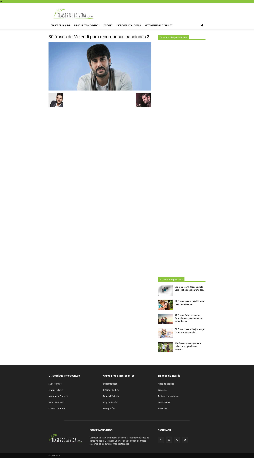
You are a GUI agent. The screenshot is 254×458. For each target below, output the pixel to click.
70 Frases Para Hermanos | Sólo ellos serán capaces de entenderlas (188, 318)
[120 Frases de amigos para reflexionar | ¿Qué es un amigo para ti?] (165, 347)
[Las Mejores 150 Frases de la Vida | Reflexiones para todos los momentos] (165, 290)
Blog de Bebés (110, 402)
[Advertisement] (181, 157)
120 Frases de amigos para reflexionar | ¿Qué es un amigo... (188, 346)
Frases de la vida (60, 25)
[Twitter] (177, 440)
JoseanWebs (164, 402)
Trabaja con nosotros (168, 396)
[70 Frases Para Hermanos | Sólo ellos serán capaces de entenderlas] (165, 319)
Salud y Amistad (56, 402)
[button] (201, 25)
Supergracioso (110, 383)
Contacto (162, 389)
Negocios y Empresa (58, 396)
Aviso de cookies (166, 383)
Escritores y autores (128, 25)
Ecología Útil (109, 408)
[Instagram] (169, 440)
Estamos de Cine (111, 389)
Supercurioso (55, 383)
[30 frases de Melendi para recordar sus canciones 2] (100, 89)
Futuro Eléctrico (111, 396)
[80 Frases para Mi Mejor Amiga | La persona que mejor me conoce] (165, 333)
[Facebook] (161, 440)
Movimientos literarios (158, 25)
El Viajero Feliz (56, 389)
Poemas (108, 25)
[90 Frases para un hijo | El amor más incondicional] (165, 305)
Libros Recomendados (87, 25)
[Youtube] (185, 440)
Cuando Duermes (57, 408)
